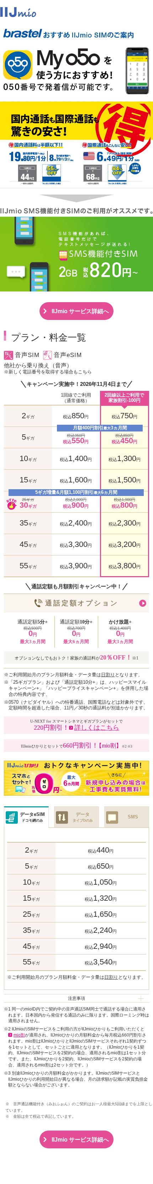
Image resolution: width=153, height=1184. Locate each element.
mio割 (19, 1035)
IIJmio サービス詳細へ (80, 311)
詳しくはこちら (96, 727)
